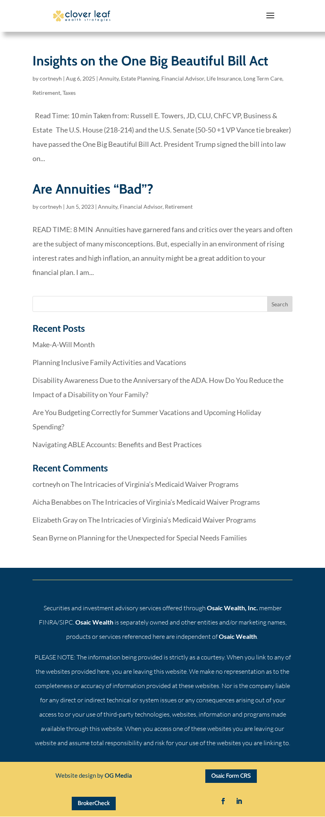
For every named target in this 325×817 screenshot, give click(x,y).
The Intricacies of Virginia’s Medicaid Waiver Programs (155, 484)
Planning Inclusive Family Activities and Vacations (109, 362)
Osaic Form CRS (231, 775)
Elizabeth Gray (55, 519)
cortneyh (51, 78)
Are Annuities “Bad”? (92, 189)
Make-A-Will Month (63, 344)
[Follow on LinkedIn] (239, 801)
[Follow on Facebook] (223, 801)
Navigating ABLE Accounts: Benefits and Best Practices (117, 444)
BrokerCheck (94, 803)
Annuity (109, 78)
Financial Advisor (182, 78)
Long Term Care (262, 78)
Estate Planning (140, 78)
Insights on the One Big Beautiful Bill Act (150, 60)
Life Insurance (223, 78)
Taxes (69, 92)
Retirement (46, 92)
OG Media (118, 775)
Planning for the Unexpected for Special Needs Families (162, 537)
